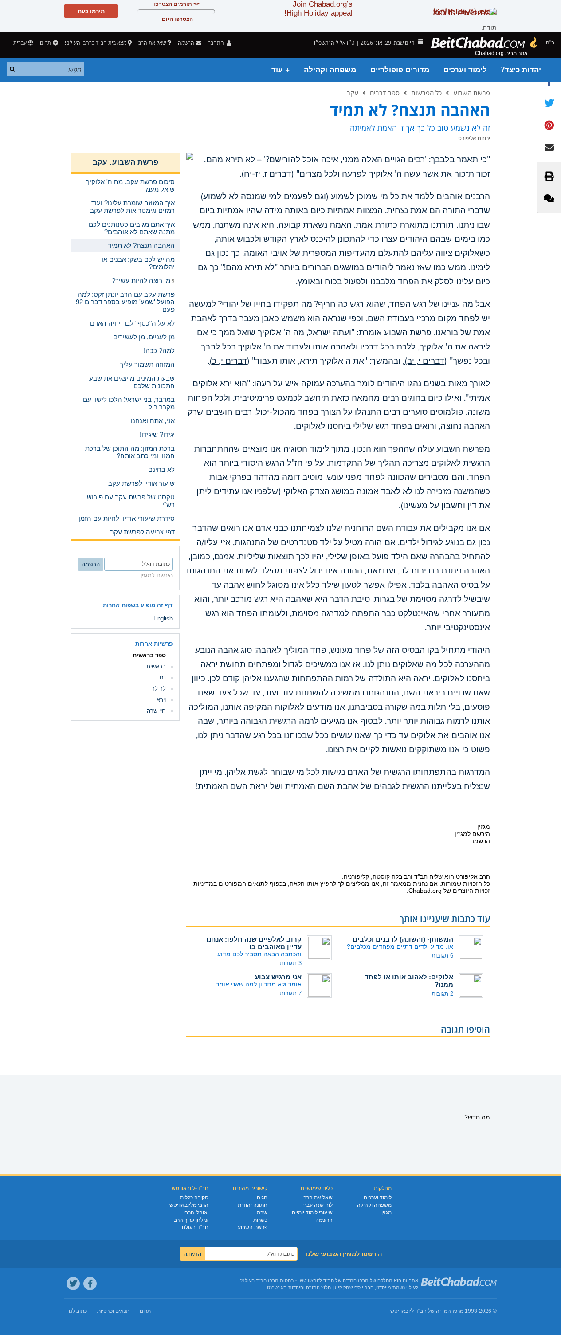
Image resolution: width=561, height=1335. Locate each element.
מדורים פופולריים (399, 70)
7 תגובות (291, 993)
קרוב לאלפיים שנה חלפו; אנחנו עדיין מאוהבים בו (254, 942)
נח (163, 677)
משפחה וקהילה (330, 70)
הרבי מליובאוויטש (188, 1205)
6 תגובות (442, 955)
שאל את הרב (152, 43)
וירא (161, 699)
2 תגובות (442, 993)
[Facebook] (90, 1283)
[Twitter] (73, 1283)
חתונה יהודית (252, 1205)
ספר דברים (385, 92)
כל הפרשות (426, 92)
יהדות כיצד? (521, 70)
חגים (262, 1197)
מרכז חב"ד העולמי (259, 1280)
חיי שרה (156, 710)
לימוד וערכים (465, 70)
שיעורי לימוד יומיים (312, 1212)
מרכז (458, 1311)
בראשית (156, 666)
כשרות (260, 1220)
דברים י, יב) (424, 361)
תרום (45, 43)
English (163, 618)
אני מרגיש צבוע (278, 977)
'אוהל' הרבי (196, 1212)
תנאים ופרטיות (113, 1311)
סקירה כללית (194, 1197)
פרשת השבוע (471, 92)
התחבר (216, 43)
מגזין (386, 1212)
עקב (352, 92)
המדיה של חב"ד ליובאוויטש (420, 1311)
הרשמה (324, 1220)
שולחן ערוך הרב (191, 1220)
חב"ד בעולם (195, 1227)
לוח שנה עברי (317, 1205)
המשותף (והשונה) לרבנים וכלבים (403, 939)
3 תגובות (291, 963)
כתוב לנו (78, 1311)
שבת (262, 1212)
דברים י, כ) (228, 361)
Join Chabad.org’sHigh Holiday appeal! (318, 8)
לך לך (159, 688)
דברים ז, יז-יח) (266, 174)
